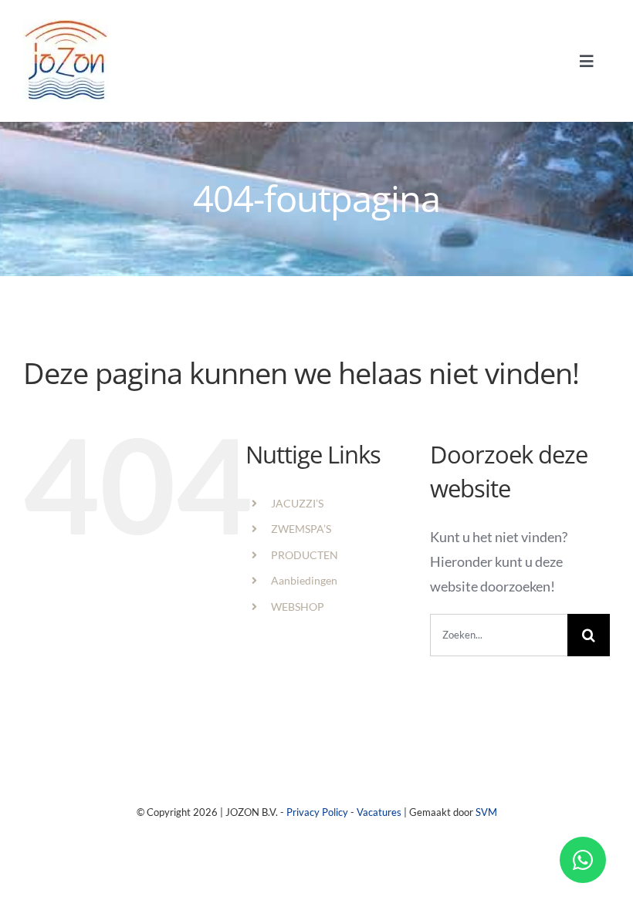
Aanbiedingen (304, 580)
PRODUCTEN (304, 554)
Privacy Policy (317, 812)
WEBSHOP (297, 606)
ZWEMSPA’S (301, 528)
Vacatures (379, 812)
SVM (486, 812)
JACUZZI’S (297, 503)
